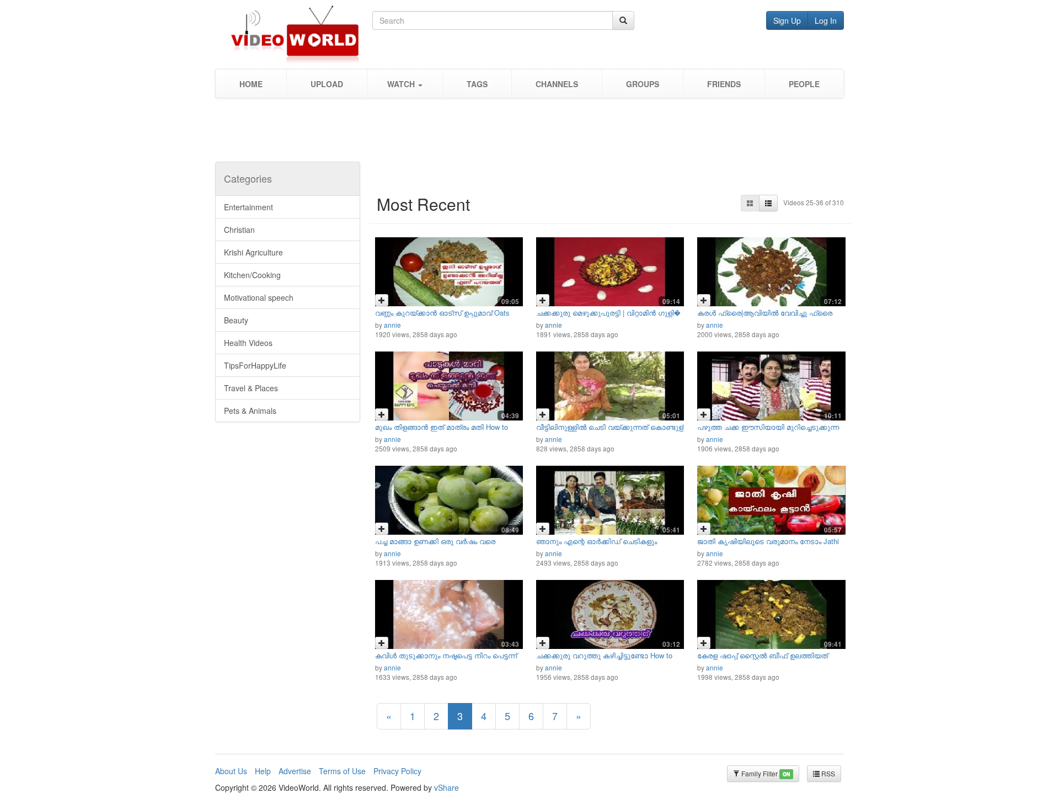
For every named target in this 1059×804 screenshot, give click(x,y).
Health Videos (248, 342)
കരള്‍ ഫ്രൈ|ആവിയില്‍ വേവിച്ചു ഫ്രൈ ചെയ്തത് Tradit (764, 316)
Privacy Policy (397, 770)
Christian (239, 229)
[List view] (768, 203)
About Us (231, 770)
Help (263, 770)
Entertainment (248, 206)
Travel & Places (251, 387)
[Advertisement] (529, 134)
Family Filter (765, 773)
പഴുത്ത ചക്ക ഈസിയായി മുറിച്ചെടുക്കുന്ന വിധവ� (768, 431)
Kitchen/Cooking (252, 274)
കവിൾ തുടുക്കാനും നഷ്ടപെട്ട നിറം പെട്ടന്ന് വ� (446, 659)
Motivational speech (258, 297)
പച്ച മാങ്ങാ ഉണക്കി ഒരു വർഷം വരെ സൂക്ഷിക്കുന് (435, 545)
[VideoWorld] (293, 34)
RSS (827, 773)
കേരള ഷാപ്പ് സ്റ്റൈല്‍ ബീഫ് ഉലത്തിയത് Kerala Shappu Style (762, 659)
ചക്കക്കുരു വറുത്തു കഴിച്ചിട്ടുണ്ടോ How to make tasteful (604, 659)
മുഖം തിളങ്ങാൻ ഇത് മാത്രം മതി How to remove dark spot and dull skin (441, 431)
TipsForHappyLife (255, 365)
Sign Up (787, 20)
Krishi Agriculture (253, 252)
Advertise (295, 770)
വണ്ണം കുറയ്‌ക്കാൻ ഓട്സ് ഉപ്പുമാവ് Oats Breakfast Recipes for (442, 316)
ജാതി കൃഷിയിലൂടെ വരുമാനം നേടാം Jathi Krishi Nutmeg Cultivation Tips (768, 545)
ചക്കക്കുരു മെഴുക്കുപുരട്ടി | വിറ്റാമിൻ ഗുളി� (608, 312)
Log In (826, 20)
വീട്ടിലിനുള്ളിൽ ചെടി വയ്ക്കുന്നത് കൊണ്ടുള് (609, 427)
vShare (446, 787)
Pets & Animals (250, 410)
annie (392, 324)
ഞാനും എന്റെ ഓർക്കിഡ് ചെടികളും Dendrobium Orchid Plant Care (596, 545)
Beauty (236, 320)
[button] (404, 84)
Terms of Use (342, 770)
